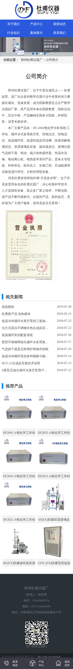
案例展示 (36, 32)
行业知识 (13, 32)
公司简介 (52, 59)
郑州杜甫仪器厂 (32, 59)
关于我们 (13, 24)
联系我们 (59, 32)
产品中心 (36, 24)
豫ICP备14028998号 (49, 657)
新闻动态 (59, 24)
